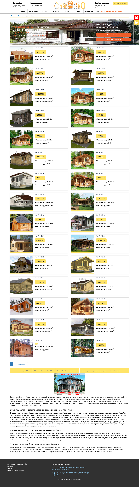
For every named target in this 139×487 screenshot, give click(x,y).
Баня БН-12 (39, 152)
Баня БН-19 (100, 215)
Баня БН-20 (39, 236)
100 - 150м (38, 370)
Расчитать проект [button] (114, 35)
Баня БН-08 (39, 110)
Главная (22, 11)
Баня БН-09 (100, 110)
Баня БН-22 (39, 257)
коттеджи (73, 371)
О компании (33, 11)
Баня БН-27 (39, 299)
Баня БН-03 (100, 48)
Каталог (20, 16)
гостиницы (85, 371)
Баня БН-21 (100, 236)
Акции (78, 11)
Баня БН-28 (100, 299)
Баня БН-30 (39, 320)
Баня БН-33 (100, 341)
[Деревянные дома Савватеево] (69, 8)
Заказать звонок (114, 39)
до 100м (26, 370)
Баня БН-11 (100, 131)
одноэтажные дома (99, 371)
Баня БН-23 (100, 257)
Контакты (89, 11)
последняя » (22, 364)
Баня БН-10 (39, 131)
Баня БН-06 (39, 89)
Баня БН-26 (100, 278)
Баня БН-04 (39, 69)
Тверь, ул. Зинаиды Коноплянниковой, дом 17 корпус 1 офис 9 (70, 474)
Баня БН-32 (39, 341)
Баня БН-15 (100, 173)
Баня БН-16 (39, 194)
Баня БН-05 (100, 69)
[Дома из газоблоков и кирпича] (69, 395)
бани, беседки (115, 371)
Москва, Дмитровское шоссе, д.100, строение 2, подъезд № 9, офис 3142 (68, 468)
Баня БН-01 (39, 48)
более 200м (61, 370)
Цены (67, 11)
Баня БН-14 (39, 173)
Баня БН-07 (100, 89)
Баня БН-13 (100, 152)
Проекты (55, 11)
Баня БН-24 (39, 278)
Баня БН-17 (100, 194)
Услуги (44, 11)
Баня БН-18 (39, 215)
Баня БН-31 (100, 320)
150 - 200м (50, 370)
